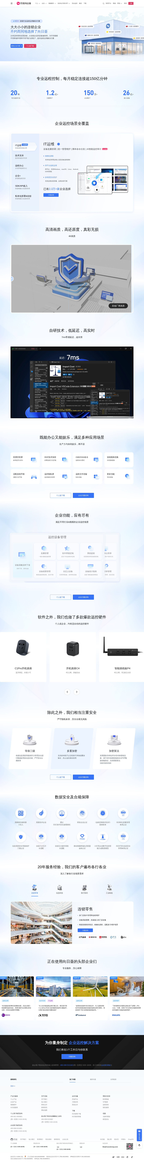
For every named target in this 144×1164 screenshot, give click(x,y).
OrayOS (130, 1139)
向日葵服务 (14, 1107)
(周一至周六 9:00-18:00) (19, 1119)
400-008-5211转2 (47, 1119)
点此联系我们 (106, 1065)
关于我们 (44, 1099)
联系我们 (40, 1139)
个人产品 (13, 1099)
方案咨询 (51, 195)
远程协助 (106, 1105)
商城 (114, 3)
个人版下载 (30, 46)
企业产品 (13, 1102)
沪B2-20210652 (64, 1156)
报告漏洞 (106, 1107)
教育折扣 (106, 1119)
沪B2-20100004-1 (44, 1158)
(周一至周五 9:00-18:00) (49, 1122)
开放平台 (75, 1099)
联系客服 (106, 1099)
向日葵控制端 (76, 1116)
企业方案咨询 (83, 495)
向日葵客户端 (76, 1114)
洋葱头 (123, 1139)
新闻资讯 (44, 1107)
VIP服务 (105, 1102)
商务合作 (44, 1105)
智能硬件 (13, 1105)
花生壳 (116, 1139)
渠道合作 (75, 1105)
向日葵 (102, 1139)
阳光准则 (48, 1139)
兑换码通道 (106, 1116)
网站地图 (44, 1110)
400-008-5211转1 (16, 1128)
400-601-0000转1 (16, 1116)
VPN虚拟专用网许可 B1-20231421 (80, 1156)
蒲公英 (109, 1139)
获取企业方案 (15, 46)
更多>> (13, 1086)
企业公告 (65, 1139)
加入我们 (44, 1102)
